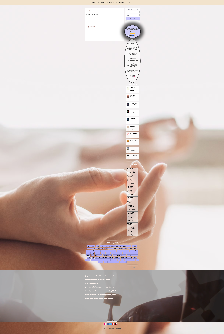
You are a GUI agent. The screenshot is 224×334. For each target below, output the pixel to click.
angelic (135, 248)
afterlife (130, 248)
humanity (87, 259)
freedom (135, 255)
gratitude (111, 257)
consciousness (126, 253)
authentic (98, 250)
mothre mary (123, 262)
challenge (97, 253)
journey (104, 259)
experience (105, 255)
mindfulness (116, 262)
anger (88, 250)
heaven (122, 257)
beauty (114, 250)
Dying (102, 246)
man (137, 259)
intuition (99, 259)
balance (109, 250)
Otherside (120, 248)
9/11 (88, 246)
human (135, 257)
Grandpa (89, 248)
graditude (105, 257)
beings (127, 250)
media (105, 262)
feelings (118, 255)
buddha (88, 253)
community (119, 253)
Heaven (98, 248)
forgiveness (130, 255)
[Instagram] (105, 324)
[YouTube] (113, 324)
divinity (88, 255)
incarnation (93, 259)
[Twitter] (110, 324)
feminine (124, 255)
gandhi (89, 257)
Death (97, 246)
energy (100, 255)
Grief (94, 248)
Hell (102, 248)
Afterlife (92, 246)
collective (113, 253)
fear (114, 255)
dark (132, 253)
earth (92, 255)
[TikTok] (116, 324)
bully (93, 253)
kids (112, 259)
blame (136, 250)
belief (132, 250)
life (119, 259)
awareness (104, 250)
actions (125, 248)
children (103, 253)
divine (136, 253)
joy (108, 259)
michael (110, 262)
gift (93, 257)
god (96, 257)
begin (119, 250)
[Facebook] (108, 324)
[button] (132, 34)
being (123, 250)
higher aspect (129, 257)
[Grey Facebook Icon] (131, 267)
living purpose (128, 259)
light (122, 259)
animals (92, 250)
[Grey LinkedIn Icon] (134, 267)
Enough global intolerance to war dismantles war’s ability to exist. (117, 246)
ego (96, 255)
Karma (106, 248)
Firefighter (134, 246)
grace (100, 257)
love (134, 259)
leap (115, 259)
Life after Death (113, 248)
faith (111, 255)
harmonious (117, 257)
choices (108, 253)
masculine (100, 262)
